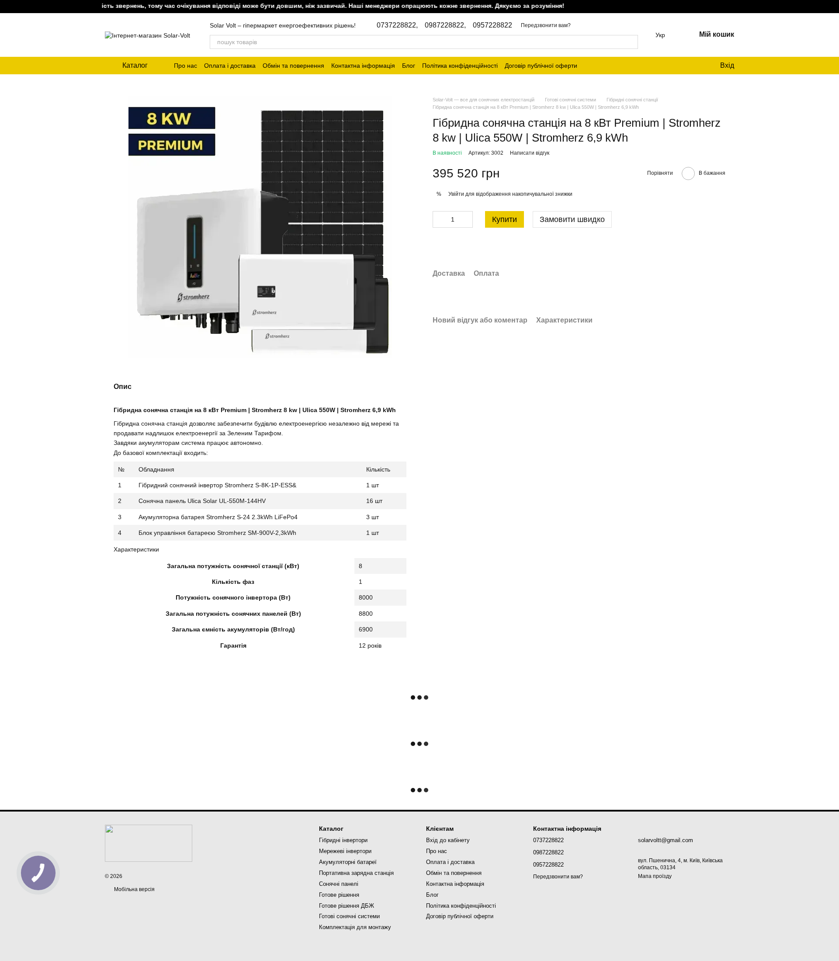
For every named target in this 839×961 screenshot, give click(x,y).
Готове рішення (339, 895)
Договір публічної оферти (541, 65)
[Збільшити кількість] (466, 220)
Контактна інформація (363, 65)
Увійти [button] (456, 194)
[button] (832, 6)
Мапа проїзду (655, 876)
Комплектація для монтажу (355, 927)
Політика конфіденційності (460, 65)
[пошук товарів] (631, 42)
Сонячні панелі (338, 884)
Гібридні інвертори (343, 840)
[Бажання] (694, 65)
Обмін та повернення (293, 65)
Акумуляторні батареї (348, 862)
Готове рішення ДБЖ (346, 905)
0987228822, (445, 25)
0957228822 (492, 25)
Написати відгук (529, 153)
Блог (408, 65)
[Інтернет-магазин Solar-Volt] (148, 843)
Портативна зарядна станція (356, 873)
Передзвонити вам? (546, 25)
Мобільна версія (134, 889)
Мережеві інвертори (345, 851)
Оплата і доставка (230, 65)
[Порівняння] (677, 65)
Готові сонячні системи (349, 916)
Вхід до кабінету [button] (448, 840)
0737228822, (397, 25)
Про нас (185, 65)
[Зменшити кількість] (439, 220)
